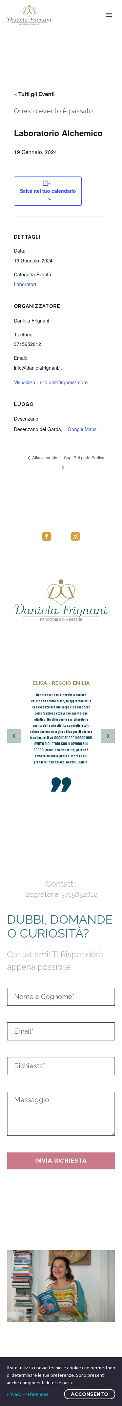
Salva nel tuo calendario (48, 190)
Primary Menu (109, 15)
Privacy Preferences (27, 1394)
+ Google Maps (80, 429)
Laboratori (25, 284)
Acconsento (89, 1394)
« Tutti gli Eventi (34, 94)
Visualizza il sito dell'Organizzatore (51, 382)
